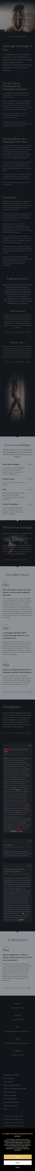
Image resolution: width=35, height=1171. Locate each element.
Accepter (17, 1157)
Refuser (18, 1162)
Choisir (17, 1167)
